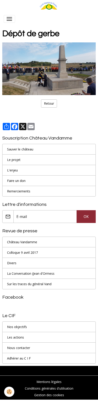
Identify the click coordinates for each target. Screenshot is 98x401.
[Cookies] (9, 392)
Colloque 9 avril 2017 (22, 252)
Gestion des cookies (49, 395)
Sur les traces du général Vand (29, 284)
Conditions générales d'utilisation (49, 388)
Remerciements (18, 191)
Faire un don (16, 181)
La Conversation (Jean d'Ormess (30, 273)
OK (86, 216)
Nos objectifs (17, 327)
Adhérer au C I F (19, 358)
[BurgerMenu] (9, 19)
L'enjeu (12, 170)
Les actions (15, 337)
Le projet (14, 160)
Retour (49, 103)
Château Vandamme (22, 242)
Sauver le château (20, 149)
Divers (11, 263)
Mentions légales (49, 382)
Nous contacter (18, 348)
